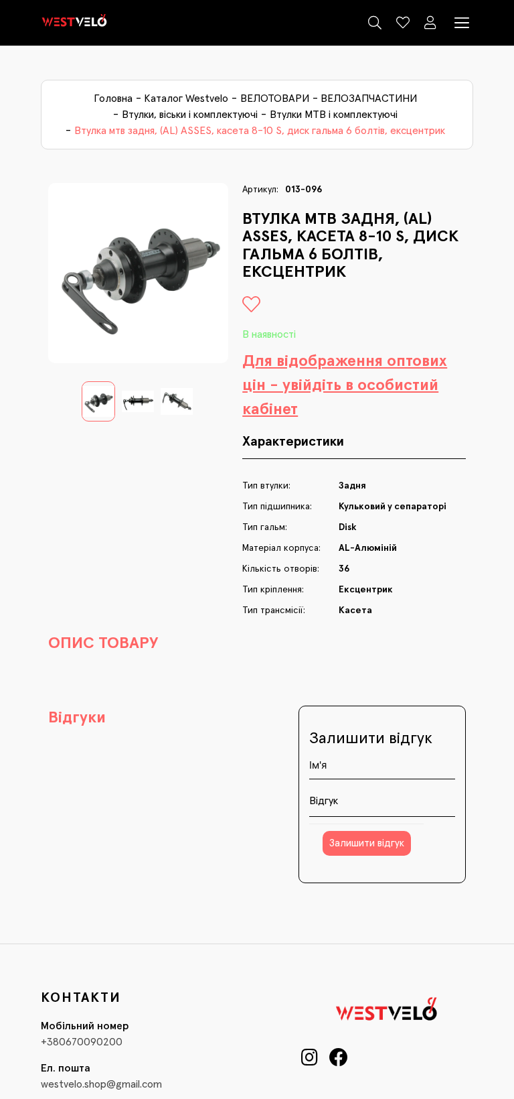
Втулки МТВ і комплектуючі (334, 114)
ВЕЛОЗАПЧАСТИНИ (369, 98)
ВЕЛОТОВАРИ (274, 98)
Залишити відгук (366, 843)
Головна (113, 98)
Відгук (323, 800)
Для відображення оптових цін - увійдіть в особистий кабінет (344, 385)
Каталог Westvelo (186, 98)
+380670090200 (81, 1042)
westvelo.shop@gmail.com (101, 1084)
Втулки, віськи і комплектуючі (190, 114)
